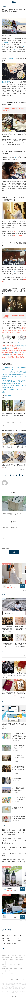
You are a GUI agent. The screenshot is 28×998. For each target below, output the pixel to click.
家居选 (3, 938)
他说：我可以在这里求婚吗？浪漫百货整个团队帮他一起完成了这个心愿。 (19, 789)
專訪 (3, 425)
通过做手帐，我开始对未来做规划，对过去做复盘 (19, 798)
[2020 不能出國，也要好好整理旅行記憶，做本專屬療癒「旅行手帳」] (20, 637)
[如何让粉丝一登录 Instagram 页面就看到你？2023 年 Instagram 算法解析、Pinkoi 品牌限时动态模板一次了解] (6, 736)
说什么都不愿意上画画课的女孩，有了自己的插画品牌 (19, 817)
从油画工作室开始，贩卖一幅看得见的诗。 (19, 808)
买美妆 (8, 940)
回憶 (12, 957)
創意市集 (19, 955)
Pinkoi (15, 271)
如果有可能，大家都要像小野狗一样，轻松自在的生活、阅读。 (19, 747)
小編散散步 (22, 957)
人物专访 (4, 6)
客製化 (16, 49)
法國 (8, 966)
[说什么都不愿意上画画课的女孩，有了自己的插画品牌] (6, 819)
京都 (8, 955)
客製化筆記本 (16, 352)
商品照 (7, 957)
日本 (3, 964)
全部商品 (16, 943)
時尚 (7, 964)
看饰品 (8, 935)
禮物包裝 (15, 968)
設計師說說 (14, 970)
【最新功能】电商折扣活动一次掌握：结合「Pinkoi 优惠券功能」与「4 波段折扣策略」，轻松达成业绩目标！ (14, 725)
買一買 (3, 973)
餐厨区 (8, 938)
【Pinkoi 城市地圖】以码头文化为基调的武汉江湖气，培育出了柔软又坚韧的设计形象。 (7, 629)
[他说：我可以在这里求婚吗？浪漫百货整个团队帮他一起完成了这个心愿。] (6, 790)
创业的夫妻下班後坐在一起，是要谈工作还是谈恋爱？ (18, 757)
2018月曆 (8, 354)
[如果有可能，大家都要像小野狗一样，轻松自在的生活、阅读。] (14, 503)
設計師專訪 (20, 422)
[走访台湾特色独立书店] (6, 780)
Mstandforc (5, 42)
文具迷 (14, 938)
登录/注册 (14, 981)
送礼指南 (9, 943)
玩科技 (19, 938)
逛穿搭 (14, 935)
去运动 (3, 943)
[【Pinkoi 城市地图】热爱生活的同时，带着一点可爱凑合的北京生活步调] (14, 606)
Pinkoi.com (6, 979)
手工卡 (16, 157)
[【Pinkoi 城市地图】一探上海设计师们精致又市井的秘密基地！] (20, 621)
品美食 (3, 940)
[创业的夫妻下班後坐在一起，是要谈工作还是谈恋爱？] (6, 758)
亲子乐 (14, 940)
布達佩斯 (16, 959)
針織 (12, 973)
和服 (24, 955)
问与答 (16, 979)
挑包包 (3, 935)
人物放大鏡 (14, 955)
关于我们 (12, 979)
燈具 (12, 966)
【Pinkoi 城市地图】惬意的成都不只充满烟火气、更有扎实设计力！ (7, 645)
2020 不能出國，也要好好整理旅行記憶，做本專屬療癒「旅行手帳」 (20, 645)
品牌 (3, 422)
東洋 (15, 964)
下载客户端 (21, 979)
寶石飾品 (16, 957)
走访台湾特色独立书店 (17, 778)
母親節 (19, 964)
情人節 (21, 959)
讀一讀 (20, 970)
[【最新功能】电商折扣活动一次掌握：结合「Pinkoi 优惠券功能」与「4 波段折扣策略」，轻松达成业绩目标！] (14, 713)
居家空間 (11, 959)
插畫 (8, 422)
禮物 (11, 968)
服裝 (11, 964)
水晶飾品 (4, 966)
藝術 (3, 970)
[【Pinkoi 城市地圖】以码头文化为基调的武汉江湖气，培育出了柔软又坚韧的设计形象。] (7, 621)
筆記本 (24, 47)
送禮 (8, 973)
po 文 (4, 348)
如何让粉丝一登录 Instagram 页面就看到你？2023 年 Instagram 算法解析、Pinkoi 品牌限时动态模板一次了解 (19, 736)
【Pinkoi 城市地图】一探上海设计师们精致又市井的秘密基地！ (20, 628)
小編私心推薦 (4, 959)
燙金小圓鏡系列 (6, 82)
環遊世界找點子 (5, 968)
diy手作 (13, 422)
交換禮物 (4, 955)
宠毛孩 (19, 940)
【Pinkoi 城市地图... (9, 613)
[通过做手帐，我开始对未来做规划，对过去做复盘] (6, 800)
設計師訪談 (8, 970)
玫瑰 (19, 966)
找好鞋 (19, 935)
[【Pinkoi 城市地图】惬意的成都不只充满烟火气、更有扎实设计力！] (7, 637)
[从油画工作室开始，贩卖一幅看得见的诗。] (6, 809)
